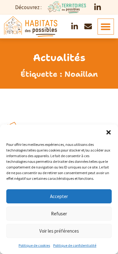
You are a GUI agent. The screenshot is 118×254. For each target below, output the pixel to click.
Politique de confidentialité (74, 245)
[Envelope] (88, 26)
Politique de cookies (34, 245)
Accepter (59, 196)
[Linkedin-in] (97, 7)
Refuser (59, 214)
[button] (108, 132)
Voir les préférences (59, 231)
